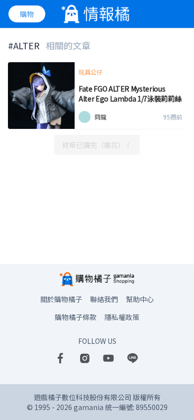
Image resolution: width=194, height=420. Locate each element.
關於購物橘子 (61, 299)
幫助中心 (140, 299)
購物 (27, 14)
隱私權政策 (121, 317)
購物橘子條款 (76, 317)
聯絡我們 (104, 299)
